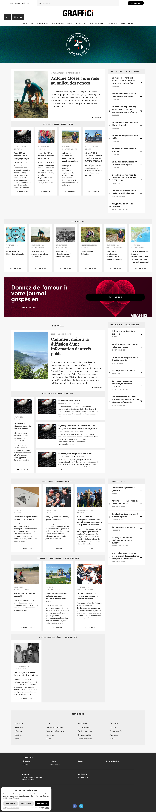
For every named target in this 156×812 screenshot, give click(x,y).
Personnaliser (26, 803)
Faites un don (115, 297)
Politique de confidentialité (11, 808)
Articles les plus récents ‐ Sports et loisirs (58, 558)
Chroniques (42, 23)
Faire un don (127, 23)
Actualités (28, 23)
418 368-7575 (83, 778)
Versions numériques (62, 23)
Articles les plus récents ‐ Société (58, 481)
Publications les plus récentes (58, 124)
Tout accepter (42, 803)
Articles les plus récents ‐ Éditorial (58, 394)
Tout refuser (10, 803)
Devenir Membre (97, 23)
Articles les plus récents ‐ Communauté (58, 637)
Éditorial (58, 326)
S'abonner (135, 3)
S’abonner (113, 23)
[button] (18, 17)
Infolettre (80, 23)
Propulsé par (34, 808)
